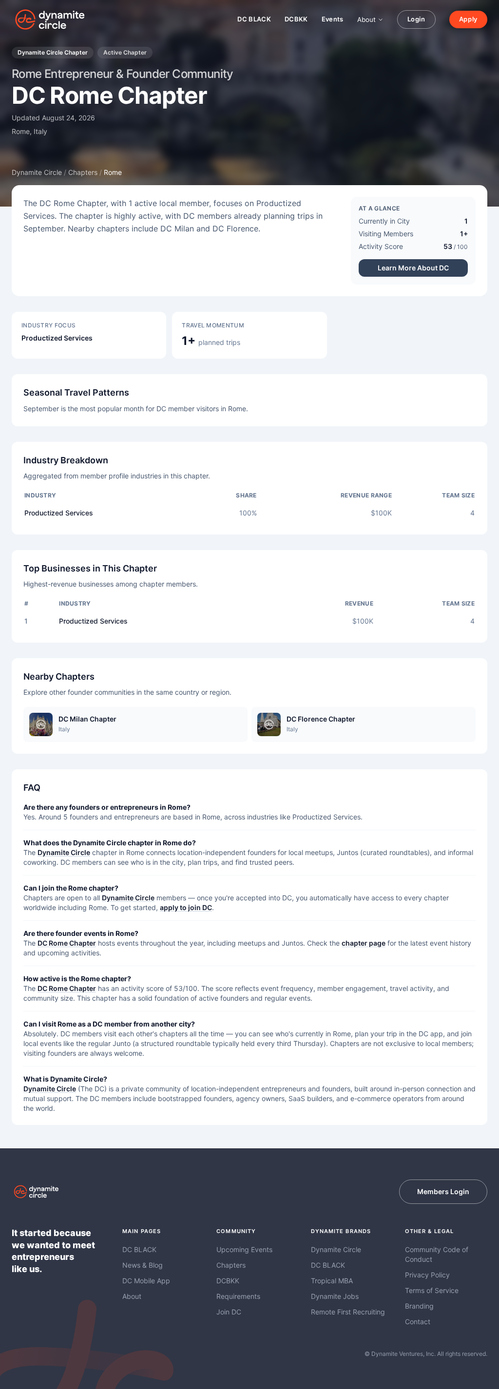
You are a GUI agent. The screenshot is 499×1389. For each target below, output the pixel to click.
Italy (40, 131)
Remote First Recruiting (348, 1312)
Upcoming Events (244, 1249)
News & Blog (142, 1265)
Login (416, 19)
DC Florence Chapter (321, 719)
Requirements (238, 1296)
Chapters (82, 172)
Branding (419, 1306)
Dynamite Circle (37, 172)
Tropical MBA (332, 1280)
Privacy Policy (427, 1275)
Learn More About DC (413, 268)
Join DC (228, 1312)
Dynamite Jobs (335, 1296)
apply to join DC (186, 907)
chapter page (363, 943)
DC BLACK (254, 19)
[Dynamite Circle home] (51, 19)
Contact (417, 1321)
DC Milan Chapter (87, 719)
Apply (468, 19)
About (366, 19)
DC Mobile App (146, 1280)
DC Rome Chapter (67, 943)
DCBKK (296, 19)
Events (333, 19)
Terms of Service (432, 1290)
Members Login (443, 1191)
